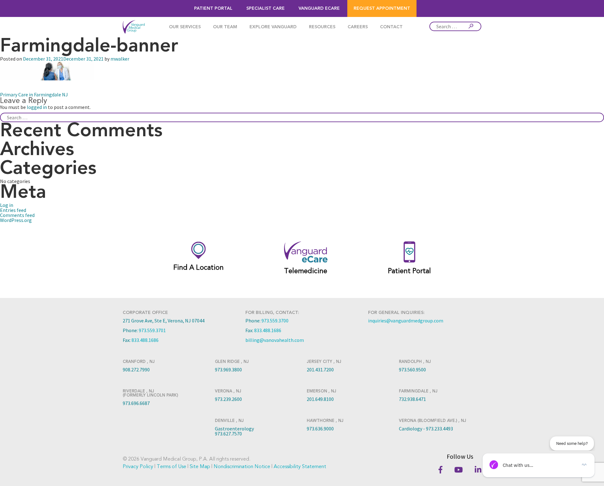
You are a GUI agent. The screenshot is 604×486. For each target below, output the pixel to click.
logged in (37, 107)
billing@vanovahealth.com (274, 340)
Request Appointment (382, 8)
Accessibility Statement (300, 466)
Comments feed (17, 215)
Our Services (185, 27)
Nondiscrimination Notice (242, 466)
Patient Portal (213, 8)
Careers (358, 27)
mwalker (119, 59)
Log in (6, 205)
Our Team (225, 27)
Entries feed (13, 210)
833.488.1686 (145, 340)
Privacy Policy (138, 466)
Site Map (200, 466)
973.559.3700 (274, 320)
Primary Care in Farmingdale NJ (34, 94)
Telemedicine (305, 271)
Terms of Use (171, 466)
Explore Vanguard (273, 27)
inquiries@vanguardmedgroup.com (405, 320)
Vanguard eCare (319, 8)
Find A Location (198, 267)
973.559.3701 (152, 330)
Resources (322, 27)
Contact (391, 27)
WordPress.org (16, 220)
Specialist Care (265, 8)
